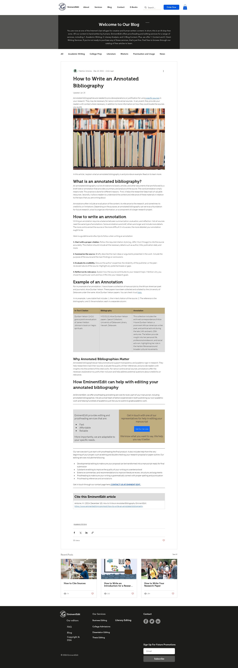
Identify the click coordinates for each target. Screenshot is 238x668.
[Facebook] (145, 621)
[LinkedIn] (158, 621)
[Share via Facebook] (74, 532)
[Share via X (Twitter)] (80, 532)
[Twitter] (151, 621)
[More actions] (163, 71)
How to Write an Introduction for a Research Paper (119, 584)
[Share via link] (92, 532)
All (62, 54)
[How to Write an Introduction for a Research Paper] (119, 569)
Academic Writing (76, 54)
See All (174, 554)
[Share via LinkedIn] (86, 532)
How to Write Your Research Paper (154, 584)
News (162, 54)
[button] (185, 7)
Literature (111, 54)
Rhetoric (124, 54)
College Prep (96, 54)
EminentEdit (73, 7)
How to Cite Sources (75, 583)
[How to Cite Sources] (79, 569)
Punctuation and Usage (144, 54)
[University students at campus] (159, 569)
